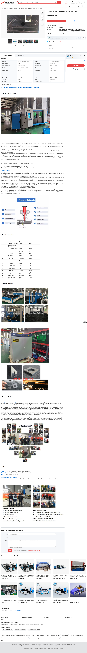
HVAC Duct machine (68, 615)
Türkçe (67, 645)
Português (23, 645)
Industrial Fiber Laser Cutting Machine (21, 638)
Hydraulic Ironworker (68, 617)
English (16, 645)
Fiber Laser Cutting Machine (37, 8)
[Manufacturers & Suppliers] (7, 2)
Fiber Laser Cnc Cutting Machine (36, 638)
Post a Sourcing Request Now (34, 550)
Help (65, 6)
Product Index (64, 644)
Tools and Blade (46, 617)
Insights (73, 644)
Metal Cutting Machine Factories (38, 635)
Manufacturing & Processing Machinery (10, 8)
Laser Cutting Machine (28, 8)
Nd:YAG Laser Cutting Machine (34, 629)
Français (28, 645)
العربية (50, 645)
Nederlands (46, 645)
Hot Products (14, 644)
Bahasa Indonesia (76, 645)
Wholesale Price (45, 644)
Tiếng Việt (70, 645)
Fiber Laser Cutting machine (49, 615)
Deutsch (41, 645)
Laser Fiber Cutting (64, 635)
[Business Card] (84, 60)
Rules (85, 6)
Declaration (56, 648)
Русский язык (33, 645)
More (2, 640)
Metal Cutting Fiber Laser (6, 638)
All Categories (5, 6)
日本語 (56, 645)
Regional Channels (57, 644)
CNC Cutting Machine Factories (8, 635)
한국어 (53, 645)
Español (19, 645)
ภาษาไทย (62, 645)
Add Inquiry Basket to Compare (23, 45)
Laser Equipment (21, 8)
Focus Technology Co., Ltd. (35, 648)
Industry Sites (51, 644)
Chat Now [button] (77, 21)
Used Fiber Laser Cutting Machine (77, 635)
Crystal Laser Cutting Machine (20, 629)
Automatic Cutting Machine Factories (23, 635)
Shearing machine (4, 617)
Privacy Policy (61, 648)
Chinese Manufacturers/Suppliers (29, 644)
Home (2, 8)
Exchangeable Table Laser (27, 617)
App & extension (71, 6)
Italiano (37, 645)
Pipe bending (24, 615)
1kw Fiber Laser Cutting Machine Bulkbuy (52, 638)
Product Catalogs (18, 610)
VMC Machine (3, 615)
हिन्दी (59, 645)
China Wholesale (38, 644)
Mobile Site (69, 644)
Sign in (84, 3)
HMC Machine (67, 613)
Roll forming (24, 613)
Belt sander (3, 613)
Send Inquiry (56, 21)
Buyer (59, 6)
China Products (20, 644)
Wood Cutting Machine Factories (53, 635)
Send (10, 550)
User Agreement (50, 648)
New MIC (45, 613)
